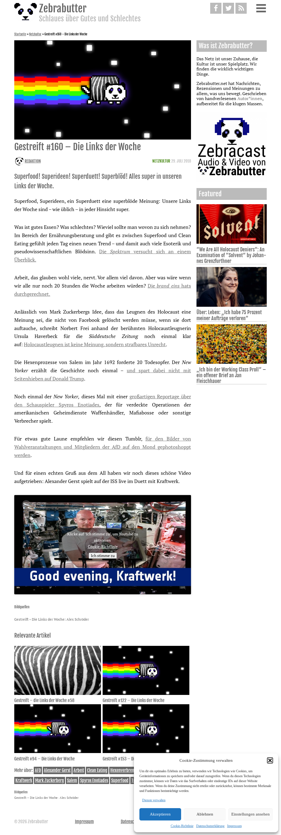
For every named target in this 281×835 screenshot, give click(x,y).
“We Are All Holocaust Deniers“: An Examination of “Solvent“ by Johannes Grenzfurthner (231, 255)
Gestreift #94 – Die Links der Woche (44, 759)
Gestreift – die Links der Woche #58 (44, 700)
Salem (72, 780)
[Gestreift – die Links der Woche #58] (57, 693)
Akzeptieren (160, 814)
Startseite (20, 34)
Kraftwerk (23, 780)
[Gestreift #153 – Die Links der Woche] (146, 751)
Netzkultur (35, 34)
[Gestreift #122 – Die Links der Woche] (146, 693)
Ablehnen (204, 814)
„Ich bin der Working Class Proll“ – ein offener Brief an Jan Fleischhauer (231, 375)
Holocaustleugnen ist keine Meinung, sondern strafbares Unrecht (95, 344)
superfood (119, 780)
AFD (38, 770)
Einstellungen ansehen (250, 814)
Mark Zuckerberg (49, 780)
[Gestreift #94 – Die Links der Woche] (57, 751)
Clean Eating (97, 770)
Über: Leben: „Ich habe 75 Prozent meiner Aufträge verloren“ (229, 315)
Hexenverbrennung (126, 770)
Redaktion (33, 161)
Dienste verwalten (153, 800)
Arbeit (79, 770)
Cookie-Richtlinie (182, 826)
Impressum (234, 826)
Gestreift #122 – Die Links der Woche (133, 700)
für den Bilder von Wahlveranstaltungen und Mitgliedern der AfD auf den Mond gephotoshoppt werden (102, 446)
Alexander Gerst (57, 770)
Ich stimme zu (103, 555)
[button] (270, 760)
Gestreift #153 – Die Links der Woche (133, 759)
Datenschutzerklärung (210, 826)
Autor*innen (249, 98)
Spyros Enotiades (94, 780)
